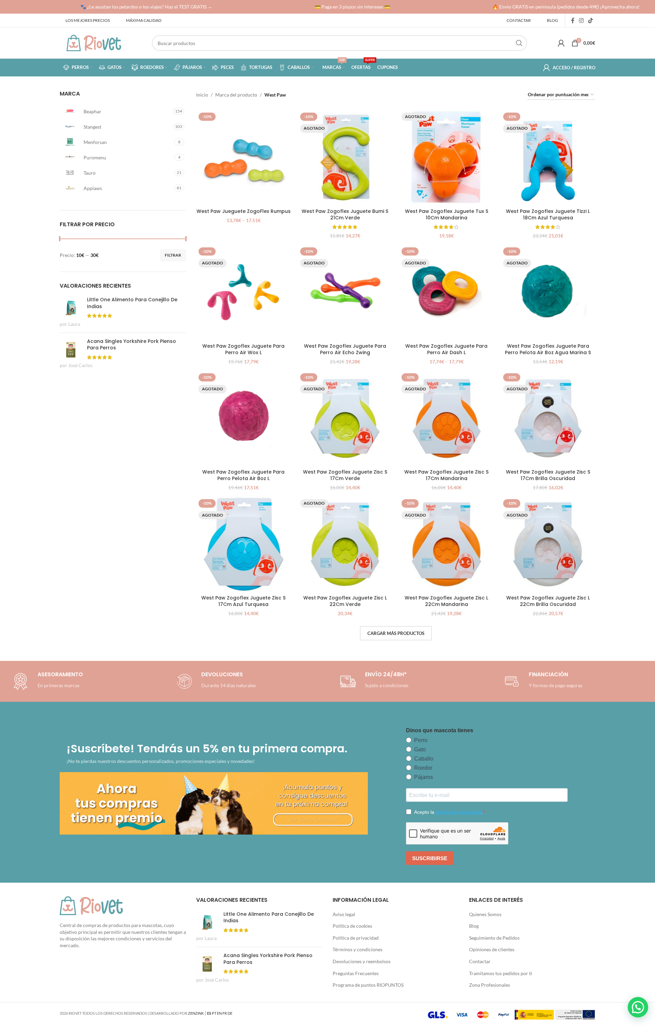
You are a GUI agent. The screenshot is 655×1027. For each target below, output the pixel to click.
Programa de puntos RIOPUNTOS (368, 985)
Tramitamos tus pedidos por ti (500, 973)
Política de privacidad (356, 938)
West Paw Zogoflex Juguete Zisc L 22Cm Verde (345, 601)
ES (209, 1013)
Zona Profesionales (489, 985)
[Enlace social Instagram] (581, 20)
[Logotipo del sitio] (94, 42)
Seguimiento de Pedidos (494, 938)
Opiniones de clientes (491, 949)
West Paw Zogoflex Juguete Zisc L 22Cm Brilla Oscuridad (548, 601)
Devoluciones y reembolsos (362, 961)
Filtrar (173, 255)
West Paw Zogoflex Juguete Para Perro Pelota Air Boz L (243, 475)
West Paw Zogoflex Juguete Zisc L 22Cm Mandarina (446, 601)
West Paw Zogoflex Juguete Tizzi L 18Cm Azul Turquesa (548, 214)
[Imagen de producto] (243, 157)
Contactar (480, 961)
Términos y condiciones (357, 949)
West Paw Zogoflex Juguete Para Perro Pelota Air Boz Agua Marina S (548, 349)
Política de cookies (352, 926)
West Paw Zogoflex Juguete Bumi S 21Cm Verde (345, 214)
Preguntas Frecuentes (356, 973)
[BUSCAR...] (519, 43)
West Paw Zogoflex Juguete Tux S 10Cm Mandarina (446, 214)
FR (224, 1013)
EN (219, 1013)
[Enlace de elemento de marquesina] (135, 7)
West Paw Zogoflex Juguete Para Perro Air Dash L (446, 349)
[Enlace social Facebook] (573, 20)
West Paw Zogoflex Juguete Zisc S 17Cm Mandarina (446, 475)
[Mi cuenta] (561, 43)
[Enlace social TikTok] (590, 20)
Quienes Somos (485, 914)
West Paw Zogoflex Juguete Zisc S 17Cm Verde (345, 475)
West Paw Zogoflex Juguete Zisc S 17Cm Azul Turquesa (243, 601)
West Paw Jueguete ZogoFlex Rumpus (243, 211)
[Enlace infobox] (215, 681)
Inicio (202, 95)
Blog (474, 926)
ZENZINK (196, 1013)
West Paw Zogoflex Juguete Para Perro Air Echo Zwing (345, 349)
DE (230, 1013)
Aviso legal (344, 914)
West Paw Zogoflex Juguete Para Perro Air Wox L (243, 349)
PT (214, 1013)
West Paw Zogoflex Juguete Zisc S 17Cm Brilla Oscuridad (548, 475)
